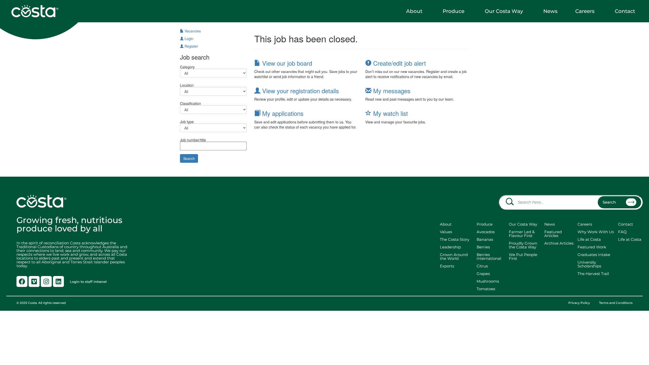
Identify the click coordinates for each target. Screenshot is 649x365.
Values (446, 232)
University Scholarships (589, 264)
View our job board (286, 63)
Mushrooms (488, 281)
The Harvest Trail (593, 274)
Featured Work (592, 247)
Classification (190, 103)
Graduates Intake (594, 255)
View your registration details (299, 90)
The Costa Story (454, 239)
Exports (447, 266)
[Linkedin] (58, 281)
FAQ (622, 232)
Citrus (482, 266)
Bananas (485, 239)
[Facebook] (21, 281)
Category (187, 66)
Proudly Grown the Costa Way (523, 245)
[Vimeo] (34, 281)
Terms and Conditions (616, 302)
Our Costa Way (504, 11)
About (414, 11)
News (550, 11)
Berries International (489, 256)
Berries (483, 247)
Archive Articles (558, 243)
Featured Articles (553, 234)
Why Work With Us (596, 232)
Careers (584, 11)
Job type (187, 121)
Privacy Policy (579, 302)
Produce (453, 11)
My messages (390, 90)
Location (187, 85)
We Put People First (523, 256)
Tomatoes (486, 289)
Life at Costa (589, 239)
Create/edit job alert (398, 63)
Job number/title (193, 139)
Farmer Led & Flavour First (522, 234)
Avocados (486, 232)
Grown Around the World (455, 256)
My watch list (389, 113)
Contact (625, 11)
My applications (281, 113)
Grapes (483, 274)
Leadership (450, 247)
